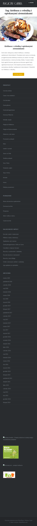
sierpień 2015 (6, 381)
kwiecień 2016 (7, 357)
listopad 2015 (6, 375)
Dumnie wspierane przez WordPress (14, 520)
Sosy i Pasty (6, 163)
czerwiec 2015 (7, 388)
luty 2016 (5, 364)
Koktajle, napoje (7, 119)
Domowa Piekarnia (8, 115)
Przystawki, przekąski (8, 139)
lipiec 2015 (6, 385)
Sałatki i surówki (7, 148)
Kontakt (5, 177)
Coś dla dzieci (6, 100)
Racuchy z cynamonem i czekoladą (12, 251)
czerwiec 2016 (7, 350)
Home (4, 182)
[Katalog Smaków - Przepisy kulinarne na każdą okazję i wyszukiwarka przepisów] (18, 439)
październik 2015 (7, 378)
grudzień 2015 (7, 371)
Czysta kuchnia (7, 220)
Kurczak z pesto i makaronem (11, 234)
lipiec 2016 (6, 347)
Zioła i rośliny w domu (9, 216)
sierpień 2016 (6, 343)
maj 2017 (5, 319)
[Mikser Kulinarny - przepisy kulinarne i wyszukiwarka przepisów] (11, 458)
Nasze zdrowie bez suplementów (11, 201)
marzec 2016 (6, 361)
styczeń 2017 (6, 333)
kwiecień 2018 (7, 292)
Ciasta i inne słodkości (9, 95)
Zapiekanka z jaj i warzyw (9, 241)
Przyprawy (6, 211)
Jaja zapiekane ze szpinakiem (10, 265)
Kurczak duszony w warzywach (11, 255)
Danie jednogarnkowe (9, 110)
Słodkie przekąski (7, 158)
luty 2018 (5, 298)
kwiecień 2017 (7, 323)
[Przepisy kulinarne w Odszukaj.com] (12, 465)
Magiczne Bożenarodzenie (10, 129)
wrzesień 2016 (7, 340)
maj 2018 (5, 288)
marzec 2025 (6, 278)
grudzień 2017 (7, 305)
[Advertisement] (16, 420)
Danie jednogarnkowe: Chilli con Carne (13, 244)
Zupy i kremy (6, 172)
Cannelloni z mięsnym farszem (11, 248)
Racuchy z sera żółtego (9, 258)
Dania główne (6, 105)
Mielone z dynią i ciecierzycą (10, 237)
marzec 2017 (6, 326)
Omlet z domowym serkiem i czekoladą (13, 262)
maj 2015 (5, 392)
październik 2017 (7, 312)
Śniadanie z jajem (7, 168)
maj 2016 (5, 354)
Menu (32, 2)
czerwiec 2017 (7, 316)
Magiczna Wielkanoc (8, 124)
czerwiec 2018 (7, 285)
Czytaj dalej (18, 74)
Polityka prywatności (8, 187)
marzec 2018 (6, 295)
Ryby (4, 144)
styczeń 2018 (6, 302)
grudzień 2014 (7, 399)
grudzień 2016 (7, 337)
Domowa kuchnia (7, 206)
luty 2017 (5, 330)
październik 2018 (7, 281)
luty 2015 (5, 395)
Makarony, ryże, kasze (9, 134)
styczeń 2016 (6, 368)
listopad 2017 (6, 309)
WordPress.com (23, 522)
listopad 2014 (6, 402)
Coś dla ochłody (7, 90)
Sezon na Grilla (7, 153)
